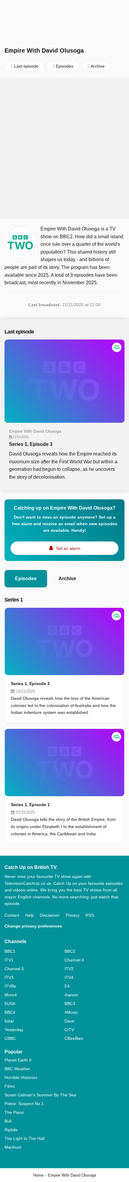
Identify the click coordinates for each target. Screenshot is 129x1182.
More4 (10, 994)
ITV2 (69, 968)
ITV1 (9, 960)
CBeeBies (73, 1038)
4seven (71, 994)
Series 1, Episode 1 (30, 804)
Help (29, 915)
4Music (71, 1012)
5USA (9, 1003)
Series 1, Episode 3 (30, 444)
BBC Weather (17, 1068)
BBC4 (9, 1012)
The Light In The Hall (24, 1138)
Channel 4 (74, 960)
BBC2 (69, 951)
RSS (90, 915)
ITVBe (10, 986)
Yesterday (13, 1029)
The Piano (14, 1112)
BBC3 (69, 1003)
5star (9, 1021)
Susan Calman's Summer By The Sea (40, 1094)
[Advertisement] (64, 148)
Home (38, 1175)
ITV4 (69, 977)
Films (9, 1086)
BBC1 (9, 951)
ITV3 (9, 977)
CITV (69, 1029)
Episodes (26, 578)
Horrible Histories (20, 1077)
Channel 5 (14, 968)
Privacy (73, 915)
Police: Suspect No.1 (24, 1103)
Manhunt (12, 1147)
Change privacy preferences (33, 926)
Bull (7, 1121)
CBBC (10, 1038)
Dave (69, 1021)
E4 (67, 986)
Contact (11, 915)
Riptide (11, 1129)
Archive (67, 578)
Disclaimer (50, 915)
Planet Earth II (18, 1060)
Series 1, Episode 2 (30, 683)
